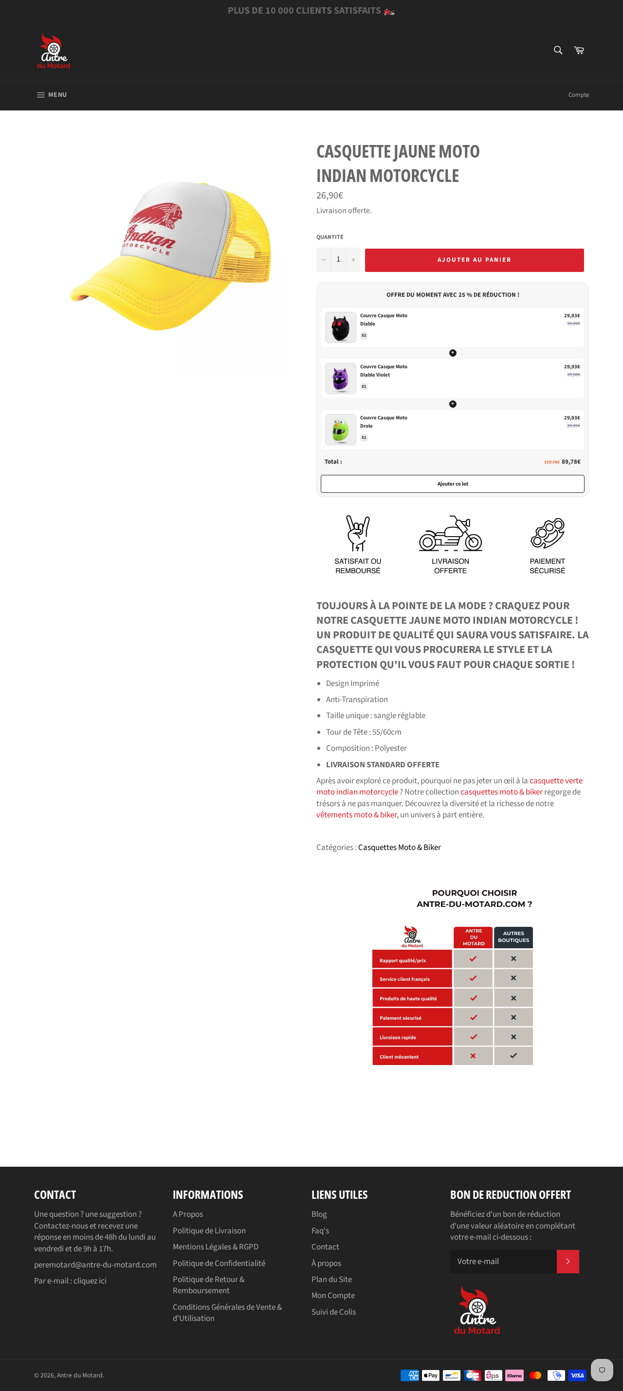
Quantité (330, 237)
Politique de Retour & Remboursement (208, 1285)
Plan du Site (332, 1279)
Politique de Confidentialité (219, 1263)
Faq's (320, 1231)
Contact (325, 1247)
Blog (319, 1214)
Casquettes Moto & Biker (399, 847)
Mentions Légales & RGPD (215, 1247)
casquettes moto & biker (501, 792)
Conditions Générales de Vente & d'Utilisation (227, 1312)
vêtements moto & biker (356, 815)
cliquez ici (90, 1281)
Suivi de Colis (334, 1312)
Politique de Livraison (209, 1231)
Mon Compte (333, 1295)
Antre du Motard (80, 1375)
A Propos (188, 1214)
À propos (326, 1263)
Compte (578, 94)
